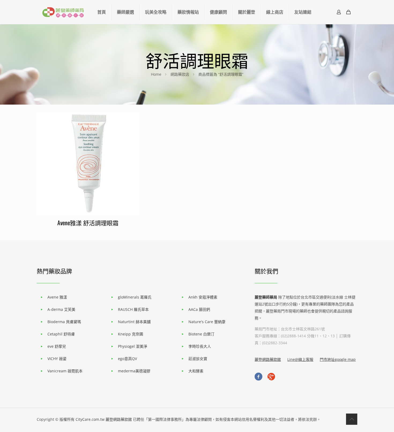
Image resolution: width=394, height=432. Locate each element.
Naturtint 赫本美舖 (134, 321)
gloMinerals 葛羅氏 (134, 297)
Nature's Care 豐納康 (206, 321)
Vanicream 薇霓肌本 (65, 370)
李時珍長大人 (199, 346)
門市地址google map (338, 359)
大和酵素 (195, 370)
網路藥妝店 (179, 74)
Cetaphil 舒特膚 (61, 334)
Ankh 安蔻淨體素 (202, 297)
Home (156, 74)
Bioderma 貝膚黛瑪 (64, 321)
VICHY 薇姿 (56, 358)
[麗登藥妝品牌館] (63, 12)
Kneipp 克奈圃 (130, 334)
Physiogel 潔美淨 (132, 346)
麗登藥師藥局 (266, 297)
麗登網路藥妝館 (268, 359)
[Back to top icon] (351, 419)
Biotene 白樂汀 (201, 334)
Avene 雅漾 (57, 297)
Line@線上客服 (300, 359)
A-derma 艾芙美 (61, 309)
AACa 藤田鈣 (199, 309)
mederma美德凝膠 (134, 370)
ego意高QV (127, 358)
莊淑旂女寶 (197, 358)
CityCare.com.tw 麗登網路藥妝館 (104, 419)
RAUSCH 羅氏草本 (133, 309)
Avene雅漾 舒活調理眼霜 (87, 222)
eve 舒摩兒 (56, 346)
